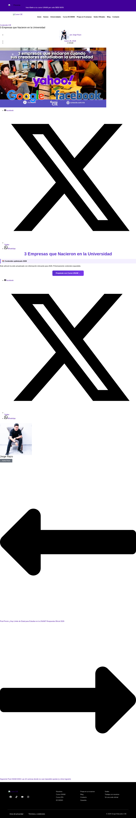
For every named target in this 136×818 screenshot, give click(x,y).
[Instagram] (28, 797)
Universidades (55, 17)
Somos (45, 17)
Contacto (115, 17)
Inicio (39, 17)
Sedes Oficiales (99, 17)
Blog (108, 17)
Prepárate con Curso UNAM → (68, 273)
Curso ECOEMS (69, 17)
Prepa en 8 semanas (84, 17)
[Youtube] (22, 797)
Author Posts (6, 460)
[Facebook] (10, 797)
